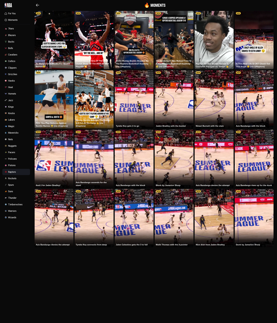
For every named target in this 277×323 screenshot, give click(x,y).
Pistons (12, 165)
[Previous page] (37, 5)
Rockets (12, 178)
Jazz (10, 100)
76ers (11, 28)
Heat (10, 87)
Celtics (11, 61)
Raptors (12, 172)
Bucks (11, 41)
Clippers (12, 67)
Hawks (11, 80)
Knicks (11, 113)
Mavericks (13, 132)
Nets (10, 139)
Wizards (12, 217)
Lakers (11, 119)
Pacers (11, 152)
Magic (11, 126)
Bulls (10, 48)
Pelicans (12, 158)
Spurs (11, 185)
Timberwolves (15, 204)
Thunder (12, 198)
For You (12, 13)
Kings (11, 106)
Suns (10, 191)
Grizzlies (12, 74)
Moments (13, 20)
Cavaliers (12, 54)
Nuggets (12, 145)
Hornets (12, 93)
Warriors (12, 211)
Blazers (12, 35)
